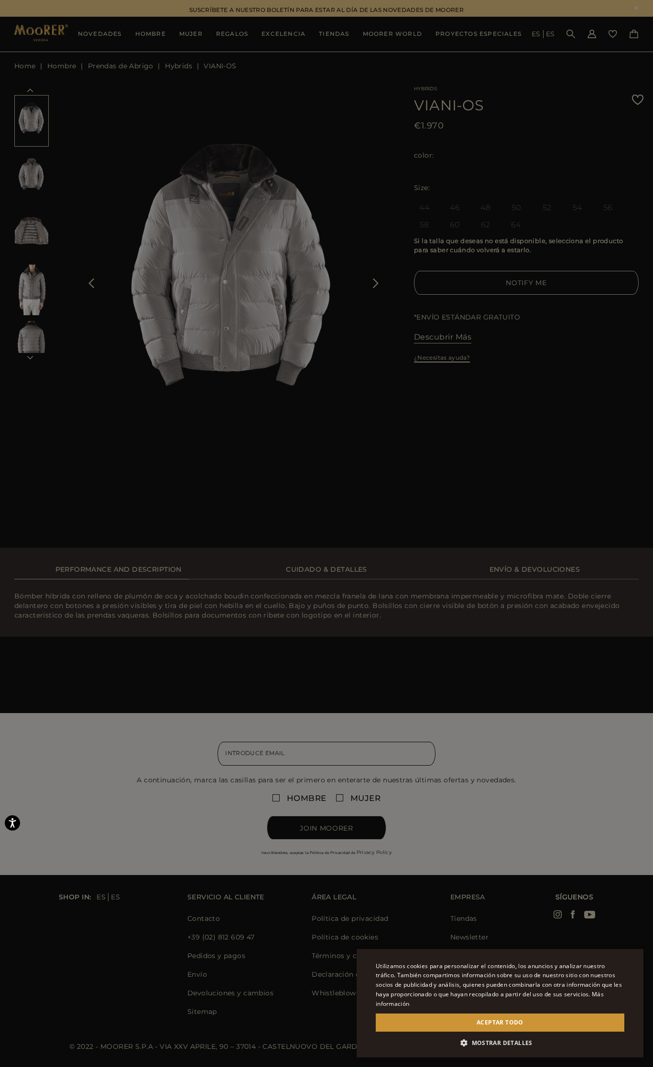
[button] (500, 1043)
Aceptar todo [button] (500, 1022)
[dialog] (326, 533)
